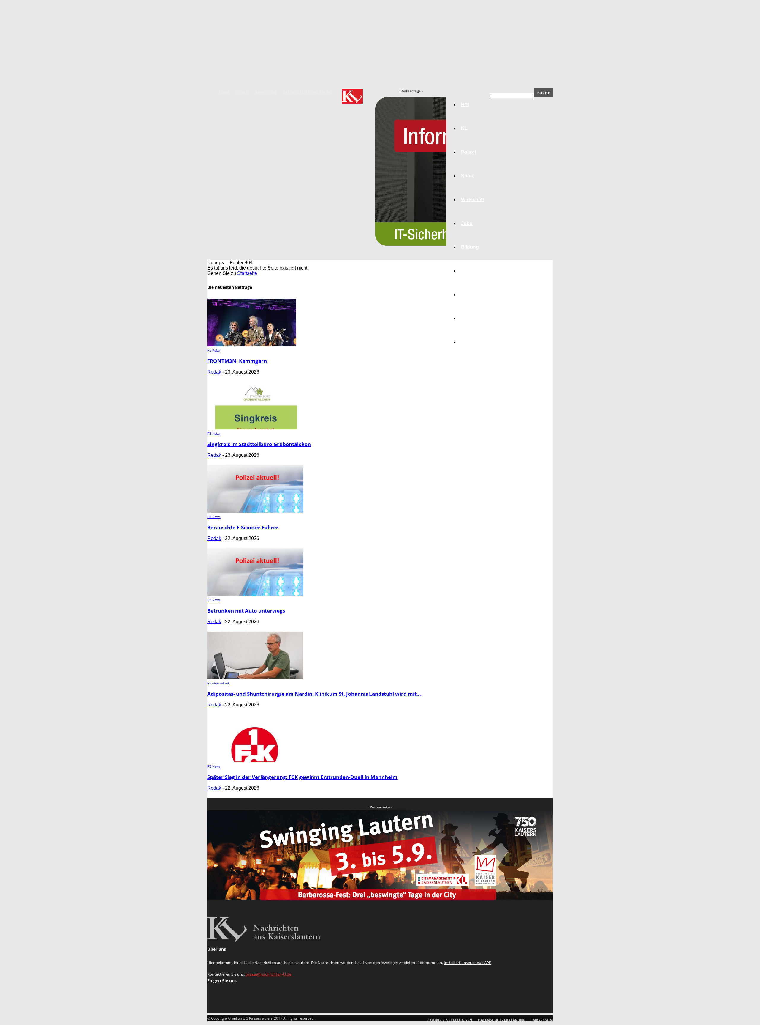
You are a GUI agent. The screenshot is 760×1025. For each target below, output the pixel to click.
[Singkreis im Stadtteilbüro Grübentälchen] (255, 427)
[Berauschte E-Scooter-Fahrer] (255, 511)
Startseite (247, 273)
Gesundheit (474, 294)
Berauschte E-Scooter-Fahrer (242, 527)
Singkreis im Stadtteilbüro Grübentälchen (259, 444)
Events (242, 92)
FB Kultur (214, 350)
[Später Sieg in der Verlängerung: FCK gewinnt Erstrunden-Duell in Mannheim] (255, 760)
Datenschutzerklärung (307, 92)
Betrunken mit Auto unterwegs (246, 610)
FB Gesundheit (218, 683)
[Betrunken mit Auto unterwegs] (255, 594)
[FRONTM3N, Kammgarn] (251, 344)
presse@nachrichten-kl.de (268, 974)
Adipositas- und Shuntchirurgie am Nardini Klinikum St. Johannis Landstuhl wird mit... (314, 693)
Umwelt (469, 270)
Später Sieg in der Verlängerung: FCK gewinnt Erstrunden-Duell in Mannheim (302, 777)
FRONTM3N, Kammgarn (237, 361)
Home (224, 92)
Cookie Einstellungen (450, 1020)
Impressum (266, 92)
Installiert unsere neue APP (467, 962)
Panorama (472, 342)
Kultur (468, 318)
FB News (214, 517)
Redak (214, 371)
